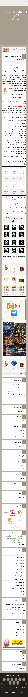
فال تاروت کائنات (20, 560)
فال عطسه (21, 655)
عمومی (17, 373)
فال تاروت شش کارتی (19, 576)
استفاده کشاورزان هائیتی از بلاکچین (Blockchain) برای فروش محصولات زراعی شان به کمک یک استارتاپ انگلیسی (14, 609)
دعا (23, 468)
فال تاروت (22, 594)
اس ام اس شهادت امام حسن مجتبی (16, 387)
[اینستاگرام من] (12, 679)
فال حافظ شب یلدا (19, 632)
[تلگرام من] (19, 679)
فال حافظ (22, 626)
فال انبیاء (22, 421)
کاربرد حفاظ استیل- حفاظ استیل (16, 613)
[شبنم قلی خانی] (6, 49)
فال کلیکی (21, 478)
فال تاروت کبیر (20, 557)
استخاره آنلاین (21, 411)
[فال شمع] (8, 339)
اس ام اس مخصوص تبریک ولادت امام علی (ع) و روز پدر (15, 394)
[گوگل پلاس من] (17, 683)
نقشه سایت (7, 692)
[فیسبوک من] (16, 679)
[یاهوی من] (23, 679)
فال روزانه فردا (20, 668)
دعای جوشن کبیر (20, 465)
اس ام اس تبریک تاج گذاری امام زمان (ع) (14, 390)
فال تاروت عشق (20, 585)
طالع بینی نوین (21, 658)
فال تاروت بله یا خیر (19, 591)
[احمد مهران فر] (22, 49)
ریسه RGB (21, 497)
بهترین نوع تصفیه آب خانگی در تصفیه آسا (14, 604)
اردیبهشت (20, 164)
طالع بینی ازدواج (14, 271)
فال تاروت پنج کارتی (19, 572)
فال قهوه (22, 430)
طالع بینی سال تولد (20, 544)
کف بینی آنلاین (21, 446)
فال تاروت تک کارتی (19, 563)
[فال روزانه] (8, 327)
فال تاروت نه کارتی (19, 579)
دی (6, 161)
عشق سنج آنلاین (20, 487)
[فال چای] (20, 350)
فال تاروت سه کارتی (19, 566)
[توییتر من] (4, 679)
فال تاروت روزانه (20, 554)
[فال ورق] (8, 350)
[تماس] (8, 679)
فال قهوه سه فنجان (19, 433)
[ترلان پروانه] (14, 49)
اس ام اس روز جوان (19, 401)
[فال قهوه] (20, 339)
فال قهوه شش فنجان (19, 436)
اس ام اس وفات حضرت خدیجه (17, 398)
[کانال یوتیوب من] (14, 683)
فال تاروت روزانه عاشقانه (18, 588)
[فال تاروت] (20, 327)
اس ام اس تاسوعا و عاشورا (18, 384)
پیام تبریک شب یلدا (19, 635)
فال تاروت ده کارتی (19, 582)
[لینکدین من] (10, 683)
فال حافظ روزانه (6, 281)
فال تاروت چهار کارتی (19, 569)
